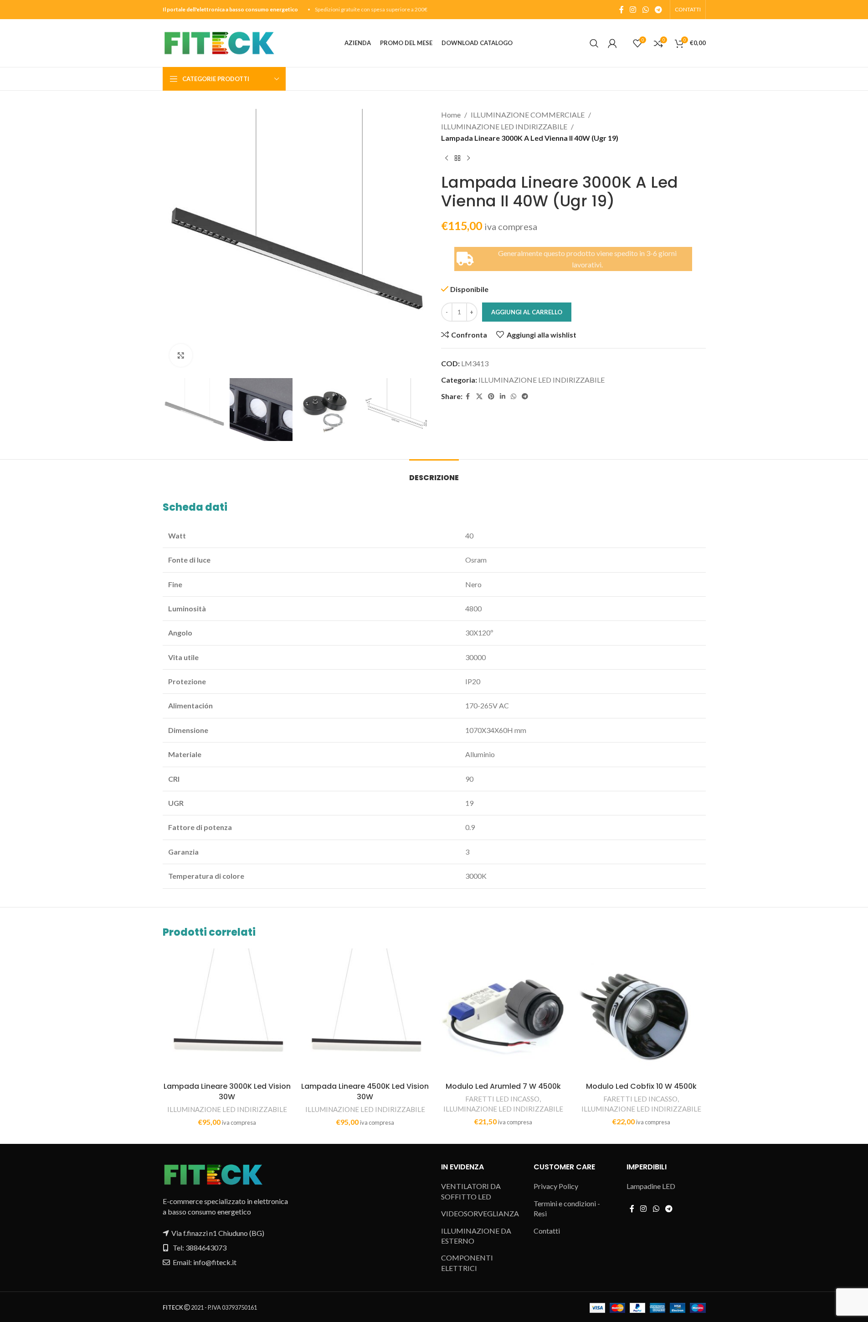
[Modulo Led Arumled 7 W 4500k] (503, 1012)
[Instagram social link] (633, 9)
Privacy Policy (556, 1186)
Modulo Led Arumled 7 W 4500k (503, 1086)
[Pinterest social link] (491, 396)
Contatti (547, 1230)
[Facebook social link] (621, 9)
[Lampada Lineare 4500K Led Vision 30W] (365, 1012)
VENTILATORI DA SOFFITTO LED (471, 1191)
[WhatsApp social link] (645, 9)
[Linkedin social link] (502, 396)
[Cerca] (594, 43)
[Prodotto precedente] (446, 158)
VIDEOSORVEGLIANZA (480, 1213)
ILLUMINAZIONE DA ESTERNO (476, 1235)
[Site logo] (219, 42)
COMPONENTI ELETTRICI (467, 1262)
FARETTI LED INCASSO (502, 1099)
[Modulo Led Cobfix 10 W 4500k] (641, 1012)
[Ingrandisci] (180, 355)
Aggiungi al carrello (526, 312)
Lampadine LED (651, 1186)
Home (451, 114)
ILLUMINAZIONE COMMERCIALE (528, 114)
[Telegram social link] (658, 9)
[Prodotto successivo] (468, 158)
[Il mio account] (612, 43)
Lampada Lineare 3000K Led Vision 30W (227, 1091)
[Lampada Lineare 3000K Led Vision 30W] (227, 1012)
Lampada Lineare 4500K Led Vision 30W (365, 1091)
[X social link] (479, 396)
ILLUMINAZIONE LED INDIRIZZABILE (504, 126)
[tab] (434, 473)
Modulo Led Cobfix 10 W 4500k (641, 1086)
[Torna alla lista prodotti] (457, 158)
